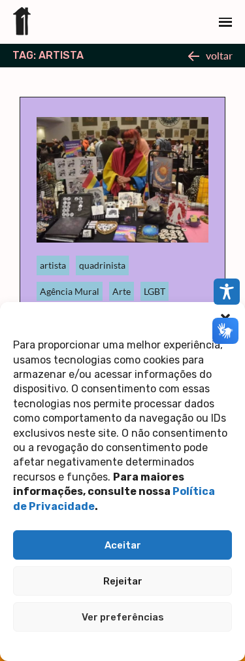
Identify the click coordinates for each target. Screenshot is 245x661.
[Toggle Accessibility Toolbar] (226, 291)
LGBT (154, 291)
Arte (121, 291)
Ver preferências (123, 617)
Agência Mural (69, 291)
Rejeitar (122, 581)
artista (53, 265)
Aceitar (123, 545)
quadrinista (102, 265)
